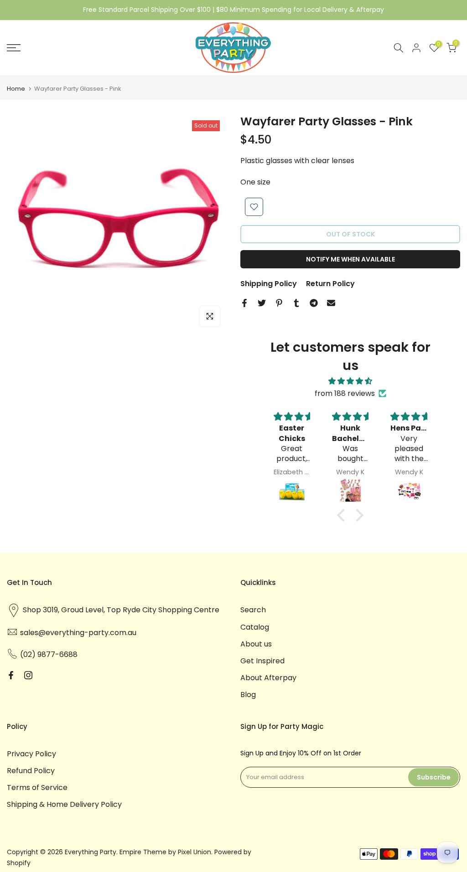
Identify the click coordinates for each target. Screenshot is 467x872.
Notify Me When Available (350, 259)
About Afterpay (268, 677)
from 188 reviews (345, 393)
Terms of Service (37, 787)
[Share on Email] (331, 303)
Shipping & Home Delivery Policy (64, 804)
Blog (248, 694)
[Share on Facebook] (244, 303)
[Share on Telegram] (314, 303)
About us (256, 644)
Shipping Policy (268, 283)
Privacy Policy (31, 754)
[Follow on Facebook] (11, 675)
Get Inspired (262, 661)
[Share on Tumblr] (296, 303)
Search (253, 610)
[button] (343, 515)
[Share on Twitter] (262, 303)
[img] (350, 381)
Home (16, 88)
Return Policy (330, 283)
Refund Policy (31, 770)
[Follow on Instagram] (28, 675)
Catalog (254, 627)
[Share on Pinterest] (279, 303)
